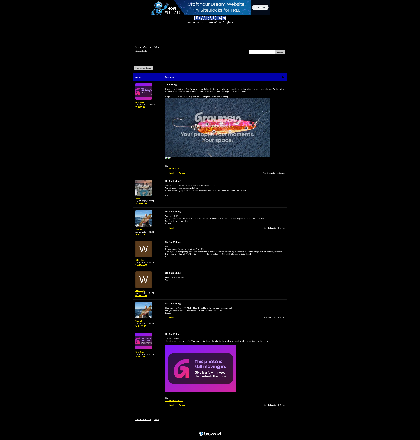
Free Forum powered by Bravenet (210, 428)
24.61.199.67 (140, 234)
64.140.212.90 (141, 265)
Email (171, 173)
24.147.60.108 (141, 204)
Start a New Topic (143, 68)
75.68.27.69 (140, 107)
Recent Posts (141, 51)
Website (182, 173)
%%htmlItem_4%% (174, 168)
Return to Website (143, 47)
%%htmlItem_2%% (174, 400)
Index (156, 47)
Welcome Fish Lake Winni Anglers (153, 61)
